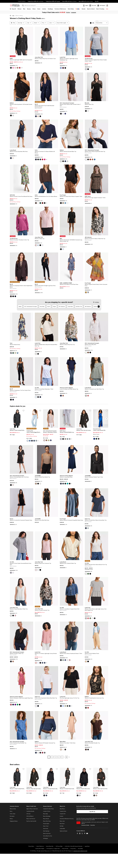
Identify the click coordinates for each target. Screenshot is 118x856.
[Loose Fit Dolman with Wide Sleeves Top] (71, 371)
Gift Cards (28, 813)
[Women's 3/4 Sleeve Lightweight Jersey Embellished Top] (71, 41)
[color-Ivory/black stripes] (86, 618)
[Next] (31, 41)
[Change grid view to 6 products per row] (93, 23)
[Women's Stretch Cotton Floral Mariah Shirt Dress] (21, 179)
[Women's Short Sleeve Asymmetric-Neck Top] (96, 134)
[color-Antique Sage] (88, 528)
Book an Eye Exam (47, 833)
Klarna (11, 811)
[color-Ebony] (94, 795)
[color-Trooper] (86, 395)
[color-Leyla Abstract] (51, 440)
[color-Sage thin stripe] (65, 706)
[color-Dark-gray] (44, 753)
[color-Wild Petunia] (44, 159)
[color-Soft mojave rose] (88, 618)
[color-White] (61, 161)
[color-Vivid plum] (63, 68)
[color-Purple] (15, 704)
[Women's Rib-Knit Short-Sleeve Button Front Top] (96, 545)
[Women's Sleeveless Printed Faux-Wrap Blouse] (50, 418)
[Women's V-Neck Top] (46, 221)
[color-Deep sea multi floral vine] (69, 706)
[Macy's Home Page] (14, 5)
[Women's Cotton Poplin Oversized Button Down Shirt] (21, 545)
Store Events (45, 828)
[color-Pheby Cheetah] (13, 661)
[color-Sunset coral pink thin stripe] (36, 663)
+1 (38, 440)
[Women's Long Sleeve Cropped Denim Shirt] (71, 591)
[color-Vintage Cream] (86, 352)
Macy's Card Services (30, 818)
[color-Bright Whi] (86, 159)
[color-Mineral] (67, 439)
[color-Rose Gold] (61, 749)
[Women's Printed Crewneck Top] (46, 591)
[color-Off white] (88, 111)
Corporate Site (62, 813)
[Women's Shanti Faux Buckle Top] (46, 459)
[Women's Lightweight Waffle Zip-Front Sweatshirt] (21, 41)
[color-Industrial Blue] (86, 528)
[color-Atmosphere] (96, 795)
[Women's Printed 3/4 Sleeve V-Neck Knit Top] (96, 221)
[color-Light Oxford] (38, 245)
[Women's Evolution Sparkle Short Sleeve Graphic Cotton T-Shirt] (96, 41)
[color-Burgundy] (88, 708)
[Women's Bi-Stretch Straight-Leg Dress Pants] (46, 266)
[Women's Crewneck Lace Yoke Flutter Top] (96, 371)
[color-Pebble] (65, 439)
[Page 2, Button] (69, 757)
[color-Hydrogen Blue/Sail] (63, 249)
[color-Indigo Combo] (88, 292)
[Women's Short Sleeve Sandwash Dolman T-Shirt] (71, 636)
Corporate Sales (63, 811)
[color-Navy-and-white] (65, 161)
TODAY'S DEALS (21, 1)
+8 (46, 159)
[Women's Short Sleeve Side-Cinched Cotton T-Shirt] (71, 86)
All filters (97, 302)
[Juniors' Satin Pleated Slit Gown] (100, 418)
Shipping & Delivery (13, 821)
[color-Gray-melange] (13, 115)
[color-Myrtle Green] (88, 574)
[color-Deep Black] (61, 114)
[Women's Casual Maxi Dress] (71, 459)
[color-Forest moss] (67, 706)
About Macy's (62, 808)
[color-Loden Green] (63, 660)
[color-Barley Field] (38, 116)
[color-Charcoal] (63, 483)
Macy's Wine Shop (46, 821)
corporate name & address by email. (80, 850)
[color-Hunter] (96, 439)
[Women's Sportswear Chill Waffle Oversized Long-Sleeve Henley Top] (71, 221)
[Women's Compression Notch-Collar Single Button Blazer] (21, 266)
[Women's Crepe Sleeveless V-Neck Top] (21, 591)
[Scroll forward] (99, 306)
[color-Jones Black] (40, 245)
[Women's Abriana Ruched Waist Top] (71, 134)
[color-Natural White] (42, 245)
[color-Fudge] (86, 749)
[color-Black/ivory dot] (38, 354)
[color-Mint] (15, 353)
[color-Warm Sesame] (86, 661)
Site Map (61, 826)
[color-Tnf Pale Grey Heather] (86, 69)
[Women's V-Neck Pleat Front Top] (71, 327)
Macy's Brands (46, 818)
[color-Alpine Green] (40, 159)
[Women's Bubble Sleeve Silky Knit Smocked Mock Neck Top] (46, 327)
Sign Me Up (92, 811)
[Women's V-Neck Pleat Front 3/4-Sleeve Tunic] (46, 41)
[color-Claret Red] (42, 203)
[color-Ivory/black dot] (36, 354)
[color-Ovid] (32, 441)
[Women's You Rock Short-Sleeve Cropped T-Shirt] (71, 179)
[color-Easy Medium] (30, 441)
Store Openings (46, 831)
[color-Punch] (19, 68)
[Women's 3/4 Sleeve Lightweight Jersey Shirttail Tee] (46, 636)
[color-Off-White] (63, 749)
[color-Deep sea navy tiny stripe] (42, 663)
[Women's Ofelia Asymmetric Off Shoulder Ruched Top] (21, 86)
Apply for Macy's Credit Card (32, 808)
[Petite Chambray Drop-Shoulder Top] (21, 725)
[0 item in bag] (107, 5)
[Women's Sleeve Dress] (21, 327)
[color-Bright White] (63, 114)
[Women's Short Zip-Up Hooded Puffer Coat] (84, 418)
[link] (21, 63)
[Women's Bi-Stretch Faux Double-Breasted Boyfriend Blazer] (46, 86)
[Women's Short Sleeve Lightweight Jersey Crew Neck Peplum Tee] (96, 591)
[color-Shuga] (36, 441)
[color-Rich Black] (38, 159)
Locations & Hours (46, 811)
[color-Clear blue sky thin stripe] (63, 706)
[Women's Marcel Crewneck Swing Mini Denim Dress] (71, 502)
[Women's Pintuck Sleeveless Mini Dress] (21, 134)
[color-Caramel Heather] (17, 68)
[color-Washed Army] (63, 203)
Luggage (73, 12)
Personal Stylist (46, 823)
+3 (46, 662)
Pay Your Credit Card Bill (31, 821)
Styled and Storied (63, 831)
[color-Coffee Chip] (11, 296)
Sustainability (62, 828)
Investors (61, 816)
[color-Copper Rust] (90, 159)
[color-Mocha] (63, 395)
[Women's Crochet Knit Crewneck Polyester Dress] (21, 502)
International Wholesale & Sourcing (66, 818)
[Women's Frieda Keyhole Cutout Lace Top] (96, 680)
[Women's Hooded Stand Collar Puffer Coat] (50, 777)
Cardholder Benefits (30, 811)
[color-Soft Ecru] (38, 203)
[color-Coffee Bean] (36, 203)
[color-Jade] (67, 483)
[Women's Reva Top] (96, 86)
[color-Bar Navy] (36, 116)
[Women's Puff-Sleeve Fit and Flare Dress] (71, 266)
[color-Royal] (94, 439)
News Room (62, 823)
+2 (71, 705)
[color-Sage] (90, 618)
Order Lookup (12, 813)
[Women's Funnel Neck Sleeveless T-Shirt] (46, 371)
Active (68, 12)
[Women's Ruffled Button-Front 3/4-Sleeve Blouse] (46, 179)
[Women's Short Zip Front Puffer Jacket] (100, 777)
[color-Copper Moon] (92, 159)
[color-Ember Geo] (44, 440)
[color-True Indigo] (94, 159)
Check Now (92, 825)
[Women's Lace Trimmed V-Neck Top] (71, 545)
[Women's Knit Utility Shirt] (96, 327)
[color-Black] (11, 68)
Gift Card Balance (29, 816)
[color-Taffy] (13, 68)
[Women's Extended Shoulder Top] (96, 725)
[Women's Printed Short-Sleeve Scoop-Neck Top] (96, 502)
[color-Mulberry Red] (42, 159)
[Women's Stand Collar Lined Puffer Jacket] (84, 777)
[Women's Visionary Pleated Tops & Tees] (96, 459)
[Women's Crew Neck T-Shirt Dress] (71, 725)
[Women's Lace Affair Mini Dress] (46, 502)
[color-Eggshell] (80, 795)
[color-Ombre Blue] (11, 158)
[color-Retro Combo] (86, 292)
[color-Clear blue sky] (61, 68)
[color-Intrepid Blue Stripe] (11, 572)
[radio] (11, 68)
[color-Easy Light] (27, 441)
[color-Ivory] (40, 483)
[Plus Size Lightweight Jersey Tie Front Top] (71, 680)
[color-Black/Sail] (61, 249)
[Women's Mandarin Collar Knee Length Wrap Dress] (21, 680)
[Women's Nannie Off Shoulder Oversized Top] (46, 725)
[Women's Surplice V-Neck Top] (21, 636)
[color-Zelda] (34, 441)
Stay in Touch (45, 826)
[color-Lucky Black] (61, 660)
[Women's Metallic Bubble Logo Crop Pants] (67, 418)
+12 (21, 67)
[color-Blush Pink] (15, 68)
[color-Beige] (36, 483)
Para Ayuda (12, 816)
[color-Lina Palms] (48, 440)
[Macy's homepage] (10, 15)
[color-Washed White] (86, 574)
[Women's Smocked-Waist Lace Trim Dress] (21, 459)
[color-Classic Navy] (36, 159)
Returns (11, 818)
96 (66, 757)
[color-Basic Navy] (40, 397)
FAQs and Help (13, 808)
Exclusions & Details (85, 825)
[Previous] (11, 41)
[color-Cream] (13, 158)
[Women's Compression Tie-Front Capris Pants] (21, 371)
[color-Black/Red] (65, 749)
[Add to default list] (23, 411)
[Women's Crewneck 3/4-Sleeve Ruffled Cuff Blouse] (46, 134)
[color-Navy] (11, 353)
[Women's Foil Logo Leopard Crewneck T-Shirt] (96, 179)
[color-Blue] (17, 353)
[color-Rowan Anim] (46, 440)
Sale (13, 15)
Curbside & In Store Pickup (48, 808)
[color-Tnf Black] (88, 69)
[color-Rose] (36, 245)
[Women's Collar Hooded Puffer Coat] (17, 418)
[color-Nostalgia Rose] (69, 660)
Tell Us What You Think (47, 835)
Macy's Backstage (46, 816)
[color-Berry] (88, 395)
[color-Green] (13, 353)
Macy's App (45, 813)
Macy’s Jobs (62, 821)
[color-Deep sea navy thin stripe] (44, 663)
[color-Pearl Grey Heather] (69, 439)
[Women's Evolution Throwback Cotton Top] (21, 221)
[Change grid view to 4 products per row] (90, 23)
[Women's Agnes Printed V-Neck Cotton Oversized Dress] (96, 266)
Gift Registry (45, 838)
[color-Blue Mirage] (65, 203)
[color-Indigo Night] (65, 114)
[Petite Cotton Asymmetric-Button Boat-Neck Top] (46, 680)
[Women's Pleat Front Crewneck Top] (46, 545)
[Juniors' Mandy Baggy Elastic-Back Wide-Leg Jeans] (34, 418)
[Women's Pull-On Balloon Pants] (96, 636)
